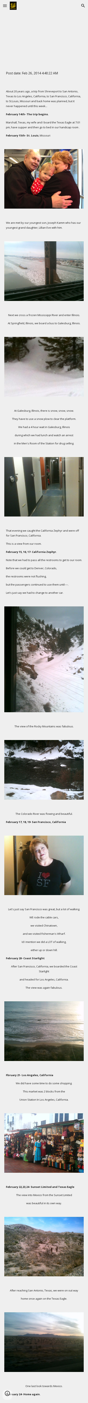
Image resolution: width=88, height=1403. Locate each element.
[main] (44, 32)
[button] (5, 5)
